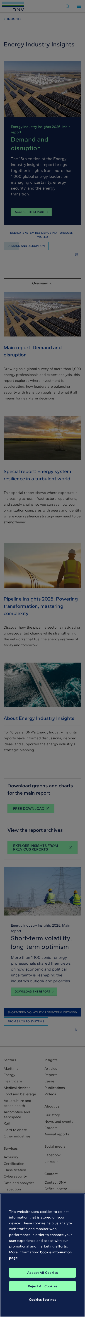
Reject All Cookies (42, 1286)
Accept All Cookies (42, 1273)
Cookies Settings (42, 1300)
